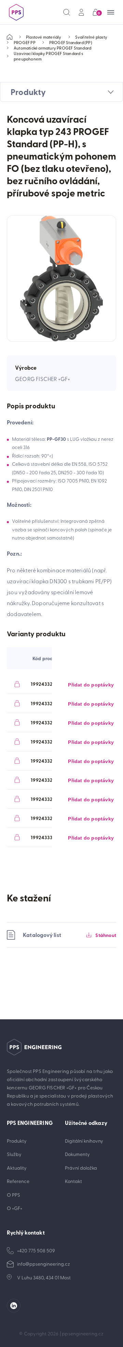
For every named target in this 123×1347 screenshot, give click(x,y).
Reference (18, 1181)
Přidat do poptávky (91, 685)
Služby (14, 1154)
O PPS (13, 1195)
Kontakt (73, 1181)
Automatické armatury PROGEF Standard (52, 48)
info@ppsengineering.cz (43, 1264)
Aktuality (17, 1168)
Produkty (17, 1141)
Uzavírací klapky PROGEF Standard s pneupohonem (48, 56)
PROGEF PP (25, 42)
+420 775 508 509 (36, 1250)
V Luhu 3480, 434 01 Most (44, 1277)
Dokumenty (77, 1154)
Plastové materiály (44, 37)
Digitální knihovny (84, 1141)
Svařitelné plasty (91, 37)
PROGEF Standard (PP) (70, 42)
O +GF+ (14, 1208)
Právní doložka (81, 1168)
